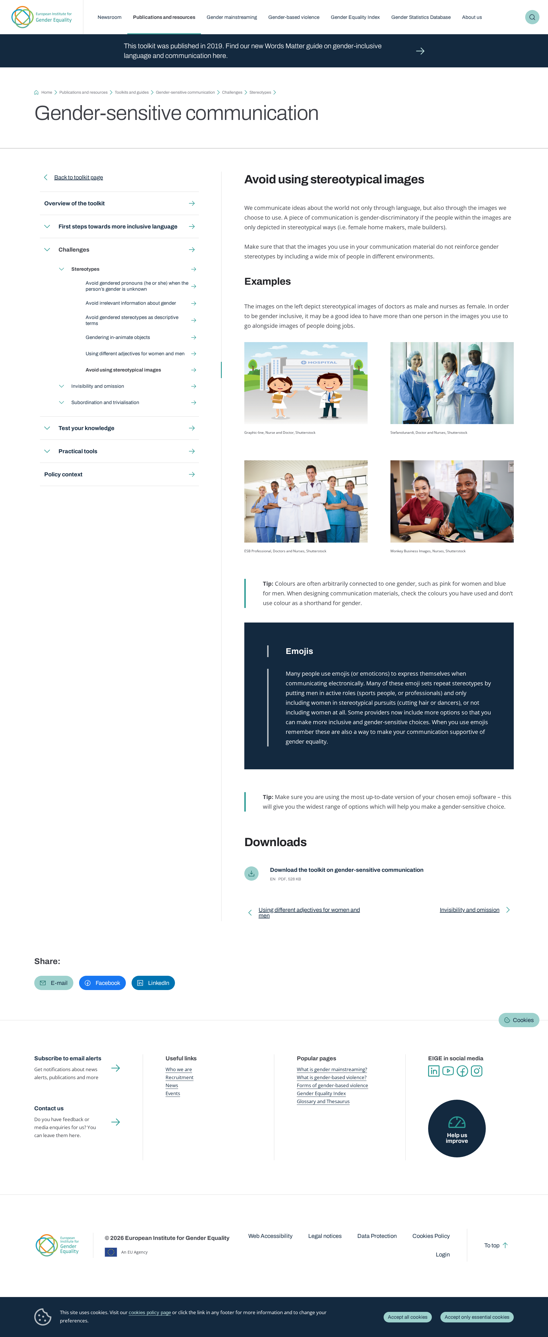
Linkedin (434, 1071)
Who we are (179, 1069)
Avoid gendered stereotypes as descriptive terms (132, 320)
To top (491, 1245)
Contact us (49, 1108)
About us (472, 17)
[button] (53, 983)
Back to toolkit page (78, 177)
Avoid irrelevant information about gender (131, 303)
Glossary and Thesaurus (323, 1101)
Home (46, 92)
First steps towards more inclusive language (118, 226)
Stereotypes (260, 92)
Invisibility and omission (97, 386)
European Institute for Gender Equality (41, 17)
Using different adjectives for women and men (135, 353)
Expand (47, 226)
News (172, 1085)
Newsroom (110, 17)
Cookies (523, 1020)
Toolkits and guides (132, 92)
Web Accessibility (270, 1236)
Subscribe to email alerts (67, 1058)
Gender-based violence (293, 17)
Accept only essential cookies (477, 1317)
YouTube (448, 1071)
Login (443, 1254)
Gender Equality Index (355, 17)
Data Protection (377, 1236)
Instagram (476, 1071)
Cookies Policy (431, 1236)
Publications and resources (164, 17)
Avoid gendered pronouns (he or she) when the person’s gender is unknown (137, 286)
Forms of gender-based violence (332, 1085)
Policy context (63, 474)
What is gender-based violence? (331, 1077)
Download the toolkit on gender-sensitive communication (347, 870)
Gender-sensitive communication (185, 92)
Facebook (462, 1071)
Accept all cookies (408, 1317)
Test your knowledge (86, 428)
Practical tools (78, 451)
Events (173, 1093)
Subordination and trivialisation (105, 402)
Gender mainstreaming (232, 17)
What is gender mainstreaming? (332, 1069)
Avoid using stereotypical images (123, 370)
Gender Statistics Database (421, 17)
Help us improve (457, 1138)
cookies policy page (150, 1312)
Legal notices (325, 1236)
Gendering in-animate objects (118, 337)
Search (532, 17)
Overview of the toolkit (74, 203)
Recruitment (180, 1077)
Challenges (232, 92)
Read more (274, 50)
